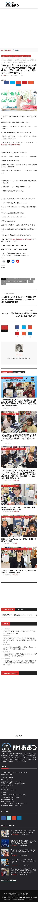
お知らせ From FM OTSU (7, 56)
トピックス (16, 56)
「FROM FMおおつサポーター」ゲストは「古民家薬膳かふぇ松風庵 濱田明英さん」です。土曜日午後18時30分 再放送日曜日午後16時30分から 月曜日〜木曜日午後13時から (18, 403)
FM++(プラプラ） (5, 378)
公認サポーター (29, 893)
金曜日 (3, 284)
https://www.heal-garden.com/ (17, 253)
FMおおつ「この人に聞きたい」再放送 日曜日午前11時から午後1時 (18, 540)
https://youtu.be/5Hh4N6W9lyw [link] (10, 144)
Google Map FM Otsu (7, 774)
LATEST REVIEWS (8, 609)
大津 (14, 281)
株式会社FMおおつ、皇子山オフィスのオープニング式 (17, 615)
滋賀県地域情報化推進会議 (8, 805)
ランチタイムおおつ (6, 281)
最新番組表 (14, 893)
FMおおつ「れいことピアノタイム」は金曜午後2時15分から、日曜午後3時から (18, 571)
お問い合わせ (13, 895)
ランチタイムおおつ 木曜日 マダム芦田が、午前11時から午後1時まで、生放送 (18, 508)
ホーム (5, 893)
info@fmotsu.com (11, 790)
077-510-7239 (9, 777)
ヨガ (33, 279)
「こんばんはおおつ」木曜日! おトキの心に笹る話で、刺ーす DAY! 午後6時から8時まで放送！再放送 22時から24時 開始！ (23, 870)
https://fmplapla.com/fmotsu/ (21, 239)
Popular (11, 825)
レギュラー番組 (23, 56)
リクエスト (21, 893)
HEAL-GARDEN (17, 279)
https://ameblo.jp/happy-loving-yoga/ (18, 255)
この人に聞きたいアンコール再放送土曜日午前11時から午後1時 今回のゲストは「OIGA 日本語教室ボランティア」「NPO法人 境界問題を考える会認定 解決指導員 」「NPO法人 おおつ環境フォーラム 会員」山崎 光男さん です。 (19, 474)
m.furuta (5, 75)
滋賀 (25, 281)
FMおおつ (9, 279)
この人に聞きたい (6, 413)
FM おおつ (11, 897)
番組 (29, 56)
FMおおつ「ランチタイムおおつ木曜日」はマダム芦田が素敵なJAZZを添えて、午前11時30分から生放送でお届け (18, 299)
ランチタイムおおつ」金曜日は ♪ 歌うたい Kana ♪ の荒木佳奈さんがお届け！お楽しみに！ (23, 851)
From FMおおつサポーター (17, 378)
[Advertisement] (19, 28)
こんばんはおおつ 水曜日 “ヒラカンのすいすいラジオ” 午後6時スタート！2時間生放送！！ (23, 861)
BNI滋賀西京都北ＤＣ (7, 799)
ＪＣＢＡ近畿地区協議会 (8, 797)
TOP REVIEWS (20, 609)
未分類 (13, 413)
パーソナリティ (26, 279)
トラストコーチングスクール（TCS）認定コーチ (14, 803)
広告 (9, 893)
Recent (3, 825)
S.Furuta (15, 543)
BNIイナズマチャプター (7, 801)
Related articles (7, 372)
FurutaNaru (15, 408)
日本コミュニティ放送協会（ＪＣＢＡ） (12, 795)
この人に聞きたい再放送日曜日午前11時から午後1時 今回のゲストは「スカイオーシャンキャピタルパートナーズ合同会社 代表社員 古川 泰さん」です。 (19, 438)
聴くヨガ (30, 281)
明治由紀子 (19, 281)
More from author (18, 372)
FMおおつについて (22, 895)
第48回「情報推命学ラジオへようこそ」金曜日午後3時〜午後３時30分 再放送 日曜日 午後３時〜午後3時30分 (23, 841)
